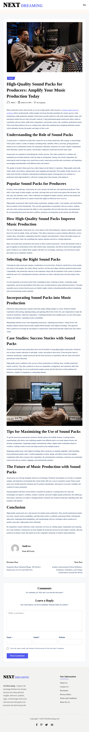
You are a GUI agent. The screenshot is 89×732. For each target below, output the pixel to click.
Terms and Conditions (68, 698)
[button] (28, 551)
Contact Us (64, 687)
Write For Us (65, 702)
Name (10, 637)
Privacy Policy (65, 694)
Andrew (26, 546)
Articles (10, 78)
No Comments (41, 103)
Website (62, 637)
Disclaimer (64, 691)
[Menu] (84, 5)
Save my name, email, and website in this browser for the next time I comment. (37, 648)
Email (37, 637)
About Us (63, 683)
